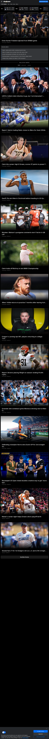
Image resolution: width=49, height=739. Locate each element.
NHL (14, 4)
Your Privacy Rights (40, 736)
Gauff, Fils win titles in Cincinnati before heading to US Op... (23, 198)
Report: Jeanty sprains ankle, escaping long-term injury (14, 50)
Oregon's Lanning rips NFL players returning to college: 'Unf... (22, 337)
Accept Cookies (40, 731)
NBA (11, 4)
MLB (17, 4)
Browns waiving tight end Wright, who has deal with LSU (14, 54)
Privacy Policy (25, 737)
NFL (9, 4)
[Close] (46, 728)
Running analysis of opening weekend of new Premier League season (17, 56)
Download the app (44, 1)
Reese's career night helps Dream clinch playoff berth (21, 517)
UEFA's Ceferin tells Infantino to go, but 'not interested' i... (23, 96)
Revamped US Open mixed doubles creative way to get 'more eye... (24, 481)
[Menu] (1, 1)
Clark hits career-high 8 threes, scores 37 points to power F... (24, 164)
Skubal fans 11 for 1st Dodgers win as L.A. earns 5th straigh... (24, 551)
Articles (24, 65)
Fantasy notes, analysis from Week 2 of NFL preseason (14, 58)
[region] (24, 733)
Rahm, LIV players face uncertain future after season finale (14, 52)
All (19, 65)
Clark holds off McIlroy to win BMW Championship (20, 268)
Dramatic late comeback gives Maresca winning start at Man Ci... (24, 409)
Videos (29, 65)
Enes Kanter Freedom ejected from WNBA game (19, 41)
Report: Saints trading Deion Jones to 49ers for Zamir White (23, 130)
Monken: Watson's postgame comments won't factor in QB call (23, 233)
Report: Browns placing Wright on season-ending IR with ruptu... (22, 373)
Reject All (41, 734)
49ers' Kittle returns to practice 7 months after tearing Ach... (24, 302)
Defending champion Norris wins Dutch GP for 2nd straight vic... (23, 445)
